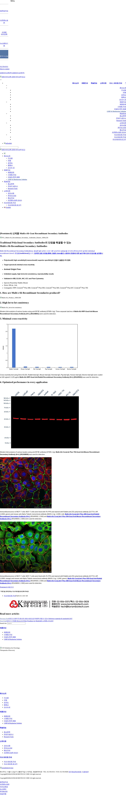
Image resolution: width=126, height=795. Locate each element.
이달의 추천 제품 (120, 109)
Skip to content (4, 69)
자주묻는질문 (4, 784)
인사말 (123, 90)
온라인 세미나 (121, 118)
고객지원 (123, 123)
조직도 (123, 95)
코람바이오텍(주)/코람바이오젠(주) (12, 73)
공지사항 (123, 125)
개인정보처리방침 (75, 772)
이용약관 (85, 772)
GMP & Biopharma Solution (13, 639)
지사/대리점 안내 (120, 135)
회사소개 (123, 88)
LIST (70, 618)
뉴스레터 (3, 789)
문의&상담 (3, 791)
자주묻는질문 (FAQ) (119, 132)
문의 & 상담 (122, 127)
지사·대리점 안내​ (6, 757)
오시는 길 (122, 99)
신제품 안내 (122, 106)
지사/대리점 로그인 (119, 139)
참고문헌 (123, 116)
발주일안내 (4, 782)
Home (29, 223)
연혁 (124, 92)
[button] (7, 587)
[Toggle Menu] (1, 79)
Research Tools (121, 120)
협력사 (123, 97)
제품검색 (123, 104)
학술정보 (123, 113)
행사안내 (123, 130)
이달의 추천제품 (46, 223)
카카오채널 (4, 787)
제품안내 (123, 102)
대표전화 (3, 794)
